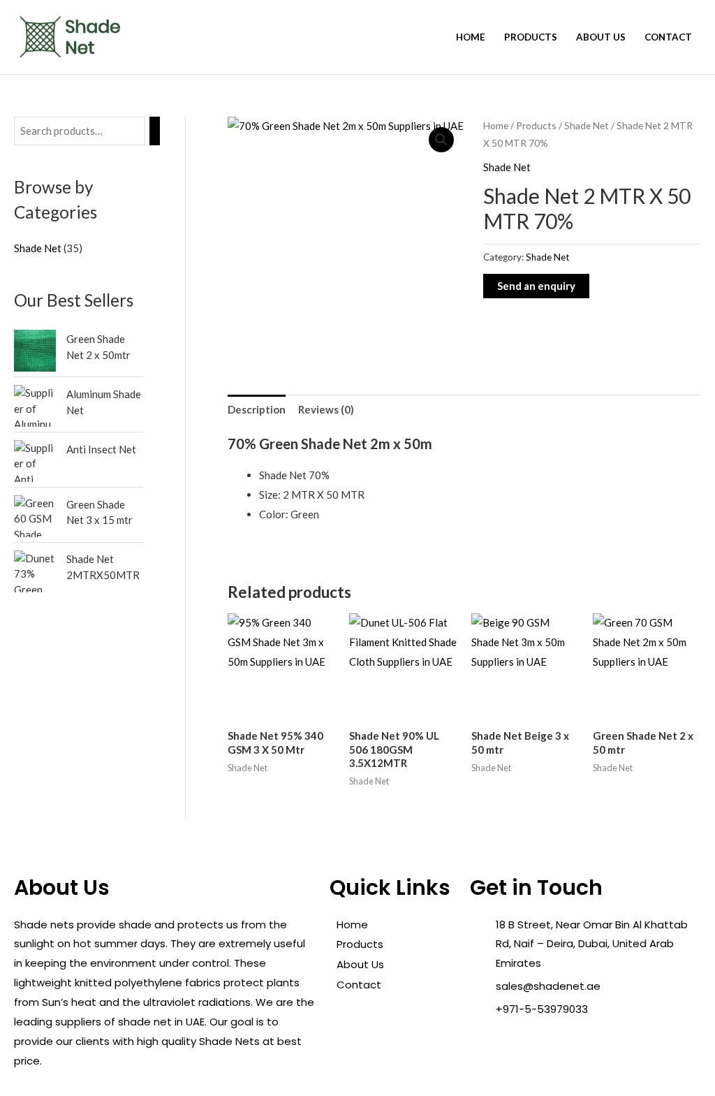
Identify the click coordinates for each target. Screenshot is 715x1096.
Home (470, 37)
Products (530, 37)
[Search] (154, 131)
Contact (668, 37)
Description (257, 409)
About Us (601, 37)
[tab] (257, 410)
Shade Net (586, 125)
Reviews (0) (326, 409)
